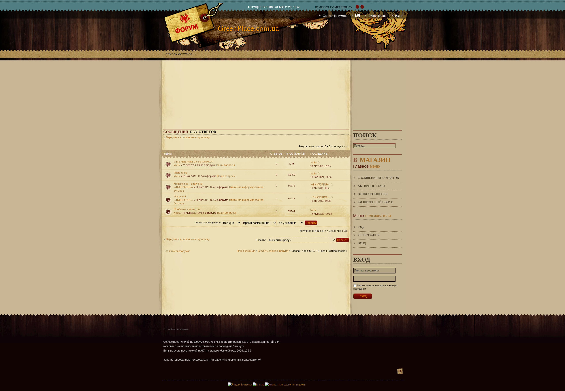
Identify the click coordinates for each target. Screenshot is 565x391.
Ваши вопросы (225, 165)
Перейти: (261, 240)
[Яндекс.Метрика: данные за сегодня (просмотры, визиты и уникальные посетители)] (240, 384)
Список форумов (179, 54)
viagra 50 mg (180, 172)
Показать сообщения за (208, 222)
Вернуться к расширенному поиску (188, 137)
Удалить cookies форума (273, 251)
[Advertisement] (282, 91)
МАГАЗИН (371, 159)
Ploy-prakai (180, 196)
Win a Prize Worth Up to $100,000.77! (194, 161)
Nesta (177, 212)
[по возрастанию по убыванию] (298, 222)
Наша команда (246, 251)
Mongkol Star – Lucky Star (188, 183)
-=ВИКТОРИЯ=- (183, 187)
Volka (177, 165)
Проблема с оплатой (187, 209)
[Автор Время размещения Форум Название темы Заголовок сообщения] (259, 222)
